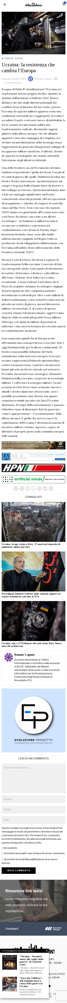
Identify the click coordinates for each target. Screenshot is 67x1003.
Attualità (7, 58)
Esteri (19, 58)
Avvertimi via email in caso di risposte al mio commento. (34, 853)
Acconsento (10, 847)
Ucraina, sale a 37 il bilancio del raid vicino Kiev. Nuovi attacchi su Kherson (31, 644)
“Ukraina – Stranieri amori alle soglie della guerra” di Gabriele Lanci (31, 960)
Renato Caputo (44, 78)
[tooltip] (16, 488)
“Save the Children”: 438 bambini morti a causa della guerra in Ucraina (31, 982)
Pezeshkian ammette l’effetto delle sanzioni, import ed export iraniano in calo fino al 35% (31, 595)
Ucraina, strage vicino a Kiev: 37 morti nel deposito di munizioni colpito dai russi (31, 545)
